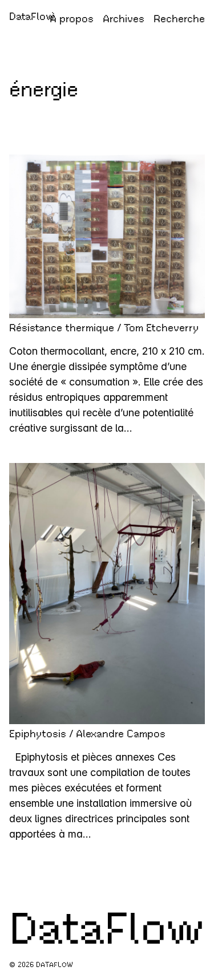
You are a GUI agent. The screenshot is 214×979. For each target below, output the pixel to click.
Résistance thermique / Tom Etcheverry (104, 328)
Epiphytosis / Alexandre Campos (87, 734)
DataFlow (32, 16)
